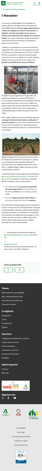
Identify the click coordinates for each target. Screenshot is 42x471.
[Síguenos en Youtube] (15, 398)
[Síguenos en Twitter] (3, 398)
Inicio (16, 3)
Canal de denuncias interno (21, 436)
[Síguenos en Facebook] (8, 398)
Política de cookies (21, 441)
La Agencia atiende (10, 244)
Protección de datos (21, 445)
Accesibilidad (21, 428)
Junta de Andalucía (3, 3)
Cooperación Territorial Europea (14, 9)
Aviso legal (21, 432)
